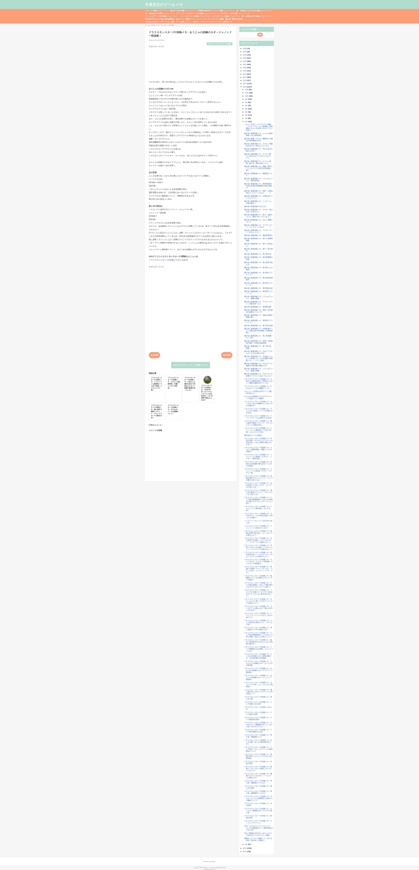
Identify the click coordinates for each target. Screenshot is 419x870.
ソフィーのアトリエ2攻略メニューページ (194, 16)
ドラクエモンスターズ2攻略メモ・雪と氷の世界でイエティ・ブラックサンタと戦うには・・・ (258, 492)
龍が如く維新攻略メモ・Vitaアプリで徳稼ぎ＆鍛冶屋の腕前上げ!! (258, 364)
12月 (247, 89)
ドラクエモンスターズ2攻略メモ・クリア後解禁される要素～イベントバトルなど (258, 649)
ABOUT (196, 22)
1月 (246, 844)
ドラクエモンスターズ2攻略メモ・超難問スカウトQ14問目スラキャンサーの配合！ (258, 578)
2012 (245, 851)
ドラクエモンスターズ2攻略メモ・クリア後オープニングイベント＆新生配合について (258, 749)
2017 (245, 77)
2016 (245, 80)
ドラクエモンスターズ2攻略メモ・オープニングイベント (258, 822)
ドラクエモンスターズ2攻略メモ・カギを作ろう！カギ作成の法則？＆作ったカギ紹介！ (258, 515)
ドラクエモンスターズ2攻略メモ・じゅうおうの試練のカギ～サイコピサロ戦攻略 (258, 663)
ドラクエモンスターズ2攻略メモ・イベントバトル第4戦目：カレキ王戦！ (258, 508)
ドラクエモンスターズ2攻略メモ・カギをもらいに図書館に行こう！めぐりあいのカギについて (258, 724)
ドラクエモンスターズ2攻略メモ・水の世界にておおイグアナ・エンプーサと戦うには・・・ (258, 485)
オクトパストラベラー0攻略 (213, 19)
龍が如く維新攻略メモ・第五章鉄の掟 (258, 288)
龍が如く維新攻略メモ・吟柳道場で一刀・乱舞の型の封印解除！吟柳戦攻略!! (258, 330)
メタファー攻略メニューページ (157, 10)
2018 (245, 74)
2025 (245, 52)
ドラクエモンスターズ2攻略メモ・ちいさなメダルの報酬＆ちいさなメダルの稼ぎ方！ (258, 403)
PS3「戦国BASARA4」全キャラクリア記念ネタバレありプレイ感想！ (258, 834)
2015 (245, 83)
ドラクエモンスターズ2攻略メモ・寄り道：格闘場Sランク (258, 736)
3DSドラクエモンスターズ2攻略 (219, 44)
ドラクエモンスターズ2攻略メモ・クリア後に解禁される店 (258, 731)
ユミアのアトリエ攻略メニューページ (226, 16)
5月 (246, 112)
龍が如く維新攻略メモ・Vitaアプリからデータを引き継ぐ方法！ (258, 352)
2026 (245, 48)
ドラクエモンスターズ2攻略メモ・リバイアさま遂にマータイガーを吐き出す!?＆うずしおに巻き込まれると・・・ (258, 593)
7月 (246, 105)
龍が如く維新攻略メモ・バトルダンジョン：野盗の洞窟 (258, 370)
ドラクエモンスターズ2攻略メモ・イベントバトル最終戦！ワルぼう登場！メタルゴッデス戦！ (258, 430)
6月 (246, 109)
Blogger (213, 861)
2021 (245, 64)
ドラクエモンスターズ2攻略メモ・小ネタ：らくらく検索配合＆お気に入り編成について (258, 798)
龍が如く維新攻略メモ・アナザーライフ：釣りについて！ (258, 231)
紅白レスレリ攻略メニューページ (188, 19)
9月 (246, 99)
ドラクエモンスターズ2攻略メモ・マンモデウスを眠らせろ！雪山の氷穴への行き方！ (258, 608)
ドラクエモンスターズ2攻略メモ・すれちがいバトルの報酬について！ (258, 387)
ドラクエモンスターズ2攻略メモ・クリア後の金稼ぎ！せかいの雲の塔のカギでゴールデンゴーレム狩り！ (258, 585)
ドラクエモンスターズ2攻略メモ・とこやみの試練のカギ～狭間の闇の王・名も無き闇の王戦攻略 (258, 656)
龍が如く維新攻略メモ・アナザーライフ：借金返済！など (258, 303)
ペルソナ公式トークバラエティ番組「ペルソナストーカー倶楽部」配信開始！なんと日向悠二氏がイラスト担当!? (258, 127)
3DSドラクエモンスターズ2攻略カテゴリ (190, 365)
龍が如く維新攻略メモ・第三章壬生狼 (258, 325)
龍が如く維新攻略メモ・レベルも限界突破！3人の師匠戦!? (258, 134)
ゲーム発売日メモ (225, 22)
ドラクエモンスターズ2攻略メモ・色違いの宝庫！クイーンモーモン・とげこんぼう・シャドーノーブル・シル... (258, 569)
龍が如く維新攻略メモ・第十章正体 (257, 254)
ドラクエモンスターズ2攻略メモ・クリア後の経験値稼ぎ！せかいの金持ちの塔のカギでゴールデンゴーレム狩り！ (258, 500)
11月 (247, 93)
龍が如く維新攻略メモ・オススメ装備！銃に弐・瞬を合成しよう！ (257, 162)
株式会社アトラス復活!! (253, 435)
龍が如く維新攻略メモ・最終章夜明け (258, 235)
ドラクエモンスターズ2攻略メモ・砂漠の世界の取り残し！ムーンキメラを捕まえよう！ (258, 533)
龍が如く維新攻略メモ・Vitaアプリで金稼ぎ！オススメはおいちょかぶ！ (258, 375)
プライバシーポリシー (208, 22)
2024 (245, 55)
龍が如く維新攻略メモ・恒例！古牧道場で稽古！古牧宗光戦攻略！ (258, 342)
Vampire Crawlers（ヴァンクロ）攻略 (159, 22)
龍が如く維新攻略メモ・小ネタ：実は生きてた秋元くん (258, 210)
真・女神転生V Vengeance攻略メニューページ (254, 10)
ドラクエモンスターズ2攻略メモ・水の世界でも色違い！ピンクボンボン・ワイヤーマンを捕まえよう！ (258, 540)
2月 (246, 121)
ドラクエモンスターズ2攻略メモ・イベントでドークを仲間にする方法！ (258, 417)
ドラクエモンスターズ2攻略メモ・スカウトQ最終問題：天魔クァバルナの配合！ (258, 449)
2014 (245, 87)
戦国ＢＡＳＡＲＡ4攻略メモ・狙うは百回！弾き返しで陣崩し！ (258, 839)
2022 (245, 61)
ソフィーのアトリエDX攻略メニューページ (161, 16)
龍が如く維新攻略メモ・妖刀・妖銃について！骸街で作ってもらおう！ (258, 216)
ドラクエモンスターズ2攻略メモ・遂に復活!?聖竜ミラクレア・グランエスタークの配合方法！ (258, 423)
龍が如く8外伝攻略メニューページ (183, 10)
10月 (247, 96)
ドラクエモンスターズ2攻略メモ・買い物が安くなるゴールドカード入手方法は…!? (258, 692)
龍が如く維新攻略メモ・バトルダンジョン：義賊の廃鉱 (258, 297)
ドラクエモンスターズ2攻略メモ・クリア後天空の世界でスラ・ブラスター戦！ (258, 622)
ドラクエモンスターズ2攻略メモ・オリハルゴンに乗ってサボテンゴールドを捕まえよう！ (258, 601)
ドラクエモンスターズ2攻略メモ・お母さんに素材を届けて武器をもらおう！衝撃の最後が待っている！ (258, 381)
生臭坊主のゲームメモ (164, 4)
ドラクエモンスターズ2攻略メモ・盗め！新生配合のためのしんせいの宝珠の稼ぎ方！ (258, 642)
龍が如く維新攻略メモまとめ (255, 206)
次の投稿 (154, 355)
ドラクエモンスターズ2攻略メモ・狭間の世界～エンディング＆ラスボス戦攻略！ (258, 756)
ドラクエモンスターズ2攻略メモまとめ (166, 260)
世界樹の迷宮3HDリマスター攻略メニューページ (216, 10)
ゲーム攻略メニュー (183, 22)
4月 (246, 115)
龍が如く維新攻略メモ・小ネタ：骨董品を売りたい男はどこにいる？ (258, 145)
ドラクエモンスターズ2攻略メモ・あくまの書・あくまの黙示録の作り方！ (258, 742)
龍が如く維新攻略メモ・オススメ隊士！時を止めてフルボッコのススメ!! (257, 156)
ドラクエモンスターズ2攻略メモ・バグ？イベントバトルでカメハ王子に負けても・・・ (258, 615)
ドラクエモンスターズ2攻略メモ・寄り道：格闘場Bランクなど (258, 792)
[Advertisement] (190, 63)
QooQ (213, 869)
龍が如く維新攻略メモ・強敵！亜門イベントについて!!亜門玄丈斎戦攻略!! (258, 168)
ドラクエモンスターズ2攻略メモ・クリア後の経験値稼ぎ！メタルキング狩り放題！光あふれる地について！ (258, 635)
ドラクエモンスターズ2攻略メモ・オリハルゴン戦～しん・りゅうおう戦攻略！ (258, 684)
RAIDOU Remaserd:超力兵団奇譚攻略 (159, 19)
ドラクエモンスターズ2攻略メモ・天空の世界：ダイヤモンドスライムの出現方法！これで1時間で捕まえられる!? (258, 441)
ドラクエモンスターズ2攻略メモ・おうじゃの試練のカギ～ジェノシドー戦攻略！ (258, 677)
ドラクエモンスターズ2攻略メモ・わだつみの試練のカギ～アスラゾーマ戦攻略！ (258, 670)
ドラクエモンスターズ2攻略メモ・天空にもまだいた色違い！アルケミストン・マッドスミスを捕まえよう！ (258, 547)
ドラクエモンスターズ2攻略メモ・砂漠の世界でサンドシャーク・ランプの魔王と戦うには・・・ (258, 478)
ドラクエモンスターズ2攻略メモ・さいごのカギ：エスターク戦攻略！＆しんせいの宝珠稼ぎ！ (258, 561)
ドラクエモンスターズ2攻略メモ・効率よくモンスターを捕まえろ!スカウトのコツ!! (258, 768)
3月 (246, 118)
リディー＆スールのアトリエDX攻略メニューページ (195, 13)
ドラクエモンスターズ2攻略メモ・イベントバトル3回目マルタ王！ (258, 527)
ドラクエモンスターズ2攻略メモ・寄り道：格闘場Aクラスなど (258, 782)
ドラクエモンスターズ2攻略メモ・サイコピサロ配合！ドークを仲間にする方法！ (258, 411)
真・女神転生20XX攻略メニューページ (256, 16)
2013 (245, 848)
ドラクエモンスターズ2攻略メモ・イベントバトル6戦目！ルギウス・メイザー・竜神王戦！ (258, 456)
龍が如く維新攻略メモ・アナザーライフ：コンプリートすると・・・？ (258, 226)
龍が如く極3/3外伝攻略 (234, 19)
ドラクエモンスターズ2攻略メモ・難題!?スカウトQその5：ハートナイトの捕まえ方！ (258, 776)
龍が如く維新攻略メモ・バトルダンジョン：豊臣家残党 (258, 179)
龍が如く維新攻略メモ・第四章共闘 (257, 307)
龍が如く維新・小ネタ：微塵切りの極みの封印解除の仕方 (258, 139)
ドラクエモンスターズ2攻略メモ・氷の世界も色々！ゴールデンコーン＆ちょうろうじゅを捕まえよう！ (258, 554)
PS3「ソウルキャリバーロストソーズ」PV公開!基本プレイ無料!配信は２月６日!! (258, 828)
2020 (245, 68)
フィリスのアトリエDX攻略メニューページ (233, 13)
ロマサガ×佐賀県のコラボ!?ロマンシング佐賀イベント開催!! (258, 397)
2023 (245, 58)
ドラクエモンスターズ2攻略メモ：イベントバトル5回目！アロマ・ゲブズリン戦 (258, 471)
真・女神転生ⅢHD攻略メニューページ (159, 13)
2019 (245, 71)
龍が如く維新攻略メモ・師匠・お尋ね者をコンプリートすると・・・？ (258, 192)
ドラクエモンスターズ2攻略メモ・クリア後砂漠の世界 (258, 718)
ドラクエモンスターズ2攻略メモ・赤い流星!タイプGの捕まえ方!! (258, 628)
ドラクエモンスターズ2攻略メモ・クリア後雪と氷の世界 (258, 703)
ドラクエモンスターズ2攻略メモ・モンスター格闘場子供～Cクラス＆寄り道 (258, 810)
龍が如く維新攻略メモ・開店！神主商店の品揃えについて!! (258, 311)
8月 (246, 102)
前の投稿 (227, 355)
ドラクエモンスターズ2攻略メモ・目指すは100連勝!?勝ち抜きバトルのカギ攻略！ (258, 464)
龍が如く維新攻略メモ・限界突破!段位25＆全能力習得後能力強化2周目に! (258, 186)
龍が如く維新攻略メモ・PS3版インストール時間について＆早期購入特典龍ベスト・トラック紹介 (258, 358)
